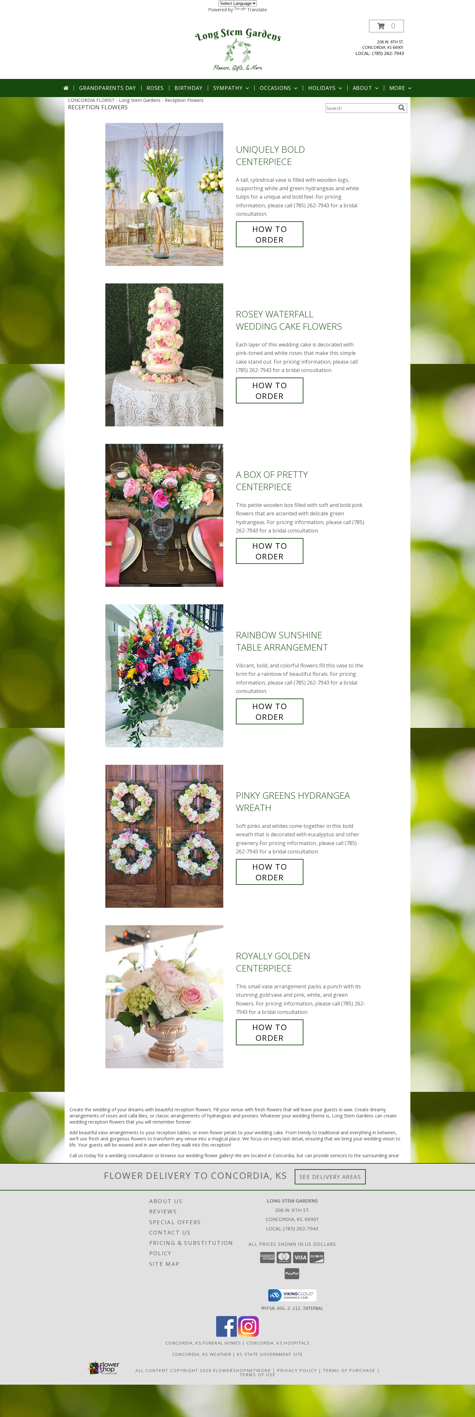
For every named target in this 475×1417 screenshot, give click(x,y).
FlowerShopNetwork (242, 1370)
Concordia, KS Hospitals (278, 1343)
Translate (257, 9)
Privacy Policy (297, 1370)
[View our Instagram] (248, 1335)
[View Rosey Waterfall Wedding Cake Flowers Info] (169, 355)
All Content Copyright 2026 (173, 1370)
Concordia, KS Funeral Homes (203, 1343)
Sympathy (228, 88)
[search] (401, 107)
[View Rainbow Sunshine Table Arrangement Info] (169, 676)
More (397, 88)
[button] (386, 26)
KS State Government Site (270, 1354)
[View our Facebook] (226, 1335)
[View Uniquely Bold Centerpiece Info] (169, 195)
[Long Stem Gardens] (237, 49)
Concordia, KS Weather (201, 1354)
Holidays (321, 88)
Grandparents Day (107, 88)
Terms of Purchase (349, 1370)
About (362, 88)
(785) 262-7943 (388, 53)
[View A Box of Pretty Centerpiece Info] (169, 515)
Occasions (275, 88)
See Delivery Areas (330, 1177)
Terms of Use (258, 1375)
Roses (155, 88)
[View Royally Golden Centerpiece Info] (169, 997)
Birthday (188, 88)
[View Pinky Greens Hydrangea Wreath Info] (169, 836)
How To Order (269, 234)
